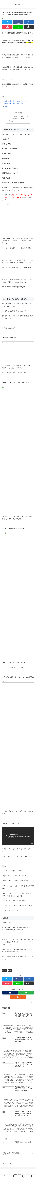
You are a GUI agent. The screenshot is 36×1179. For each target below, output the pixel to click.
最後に (6, 106)
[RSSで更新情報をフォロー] (18, 997)
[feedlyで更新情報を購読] (26, 992)
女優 (10, 970)
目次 (15, 112)
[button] (32, 550)
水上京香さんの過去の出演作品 (13, 103)
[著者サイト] (10, 992)
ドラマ (5, 970)
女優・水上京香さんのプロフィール (15, 101)
